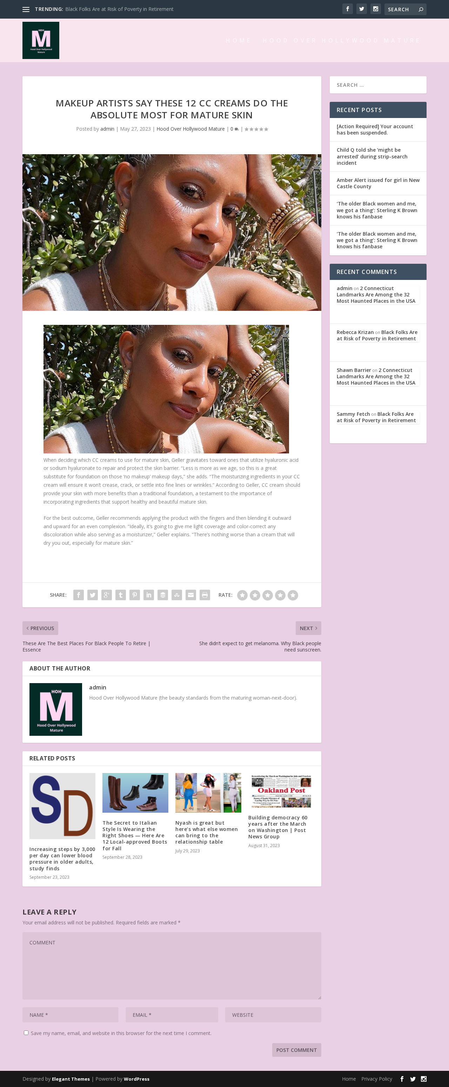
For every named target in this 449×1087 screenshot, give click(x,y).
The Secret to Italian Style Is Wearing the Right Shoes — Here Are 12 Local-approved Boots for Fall (134, 835)
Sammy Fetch (353, 414)
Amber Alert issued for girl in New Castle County (378, 183)
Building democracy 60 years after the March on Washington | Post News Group (278, 827)
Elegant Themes (71, 1079)
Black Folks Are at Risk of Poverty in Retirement (119, 9)
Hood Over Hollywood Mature (342, 41)
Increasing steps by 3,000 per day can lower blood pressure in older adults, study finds (62, 859)
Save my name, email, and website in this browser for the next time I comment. (121, 1033)
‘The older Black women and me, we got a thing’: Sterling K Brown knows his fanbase (377, 210)
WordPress (136, 1079)
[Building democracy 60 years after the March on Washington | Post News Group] (281, 790)
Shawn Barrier (354, 370)
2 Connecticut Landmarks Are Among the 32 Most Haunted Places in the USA (376, 294)
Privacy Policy (376, 1078)
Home (239, 41)
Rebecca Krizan (355, 332)
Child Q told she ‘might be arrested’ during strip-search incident (372, 156)
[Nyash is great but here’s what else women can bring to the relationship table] (208, 793)
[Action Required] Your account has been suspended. (375, 129)
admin (107, 128)
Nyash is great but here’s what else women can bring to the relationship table (206, 832)
